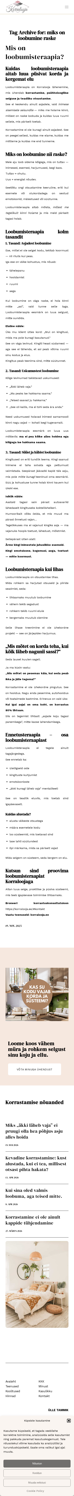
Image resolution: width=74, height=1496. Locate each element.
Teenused (12, 1386)
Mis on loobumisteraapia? (35, 52)
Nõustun (37, 1463)
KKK (41, 1381)
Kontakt (44, 1396)
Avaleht (11, 1381)
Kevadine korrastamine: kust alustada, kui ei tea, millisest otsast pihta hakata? (36, 1164)
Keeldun (37, 1473)
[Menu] (66, 7)
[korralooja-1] (31, 7)
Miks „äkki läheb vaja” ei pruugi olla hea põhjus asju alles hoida (34, 1131)
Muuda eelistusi (37, 1482)
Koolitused (13, 1391)
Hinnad (11, 1396)
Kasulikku (45, 1391)
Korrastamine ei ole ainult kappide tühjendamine (33, 1220)
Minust (43, 1386)
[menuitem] (66, 7)
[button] (69, 1420)
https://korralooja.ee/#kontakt (25, 909)
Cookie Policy (35, 1491)
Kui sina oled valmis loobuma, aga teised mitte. (34, 1193)
